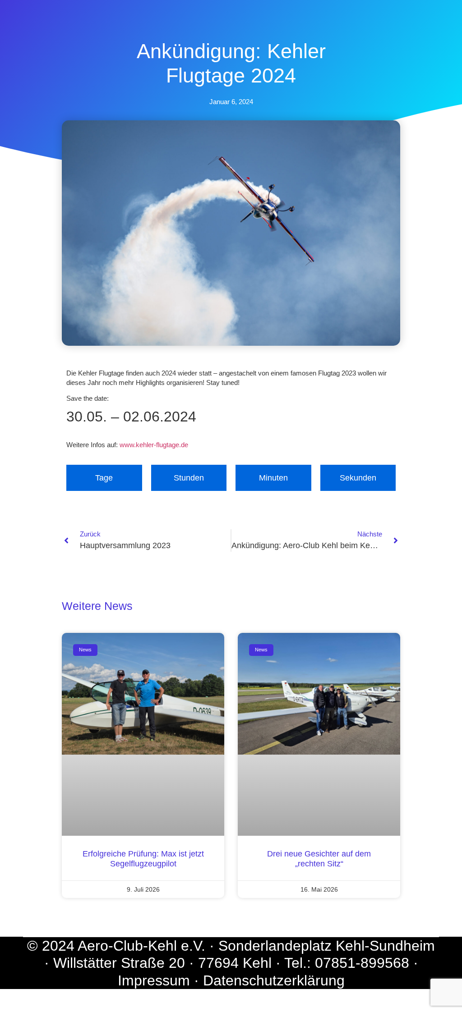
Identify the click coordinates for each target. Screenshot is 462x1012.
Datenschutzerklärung (274, 980)
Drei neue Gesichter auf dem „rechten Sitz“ (319, 858)
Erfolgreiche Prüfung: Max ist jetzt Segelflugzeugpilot (143, 858)
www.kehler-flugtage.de (154, 445)
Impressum (154, 980)
